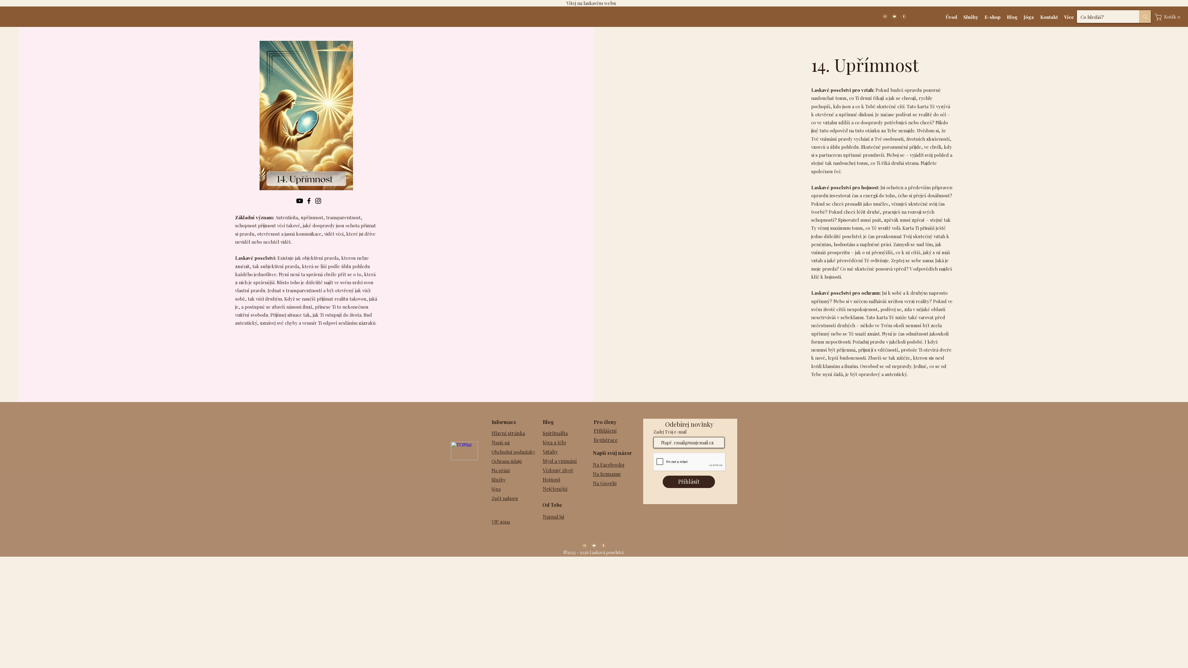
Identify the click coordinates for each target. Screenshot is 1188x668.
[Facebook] (309, 201)
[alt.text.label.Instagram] (885, 16)
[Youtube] (299, 201)
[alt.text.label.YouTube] (894, 16)
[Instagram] (318, 201)
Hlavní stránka (508, 433)
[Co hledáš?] (1145, 16)
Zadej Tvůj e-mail (670, 432)
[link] (1169, 17)
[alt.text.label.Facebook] (904, 16)
